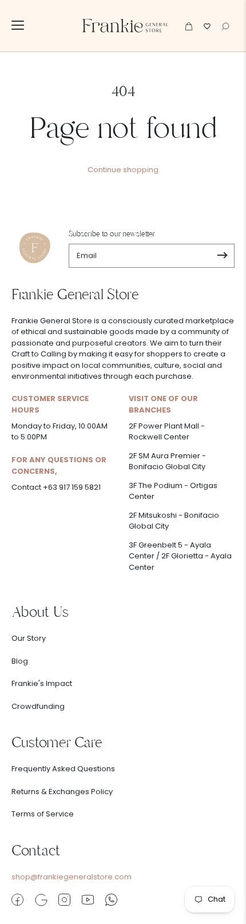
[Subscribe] (222, 256)
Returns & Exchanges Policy (62, 791)
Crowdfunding (38, 706)
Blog (19, 661)
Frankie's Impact (41, 683)
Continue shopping (123, 169)
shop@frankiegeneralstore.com (71, 876)
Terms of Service (42, 813)
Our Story (28, 638)
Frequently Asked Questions (63, 768)
